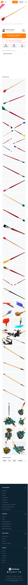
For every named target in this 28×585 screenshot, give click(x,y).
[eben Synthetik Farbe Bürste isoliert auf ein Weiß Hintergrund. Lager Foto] (9, 462)
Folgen (23, 31)
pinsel (4, 542)
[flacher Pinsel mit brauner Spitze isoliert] (13, 295)
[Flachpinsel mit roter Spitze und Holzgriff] (13, 267)
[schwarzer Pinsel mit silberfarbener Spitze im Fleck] (7, 164)
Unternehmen (5, 579)
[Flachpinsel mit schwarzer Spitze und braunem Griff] (13, 253)
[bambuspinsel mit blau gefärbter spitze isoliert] (13, 447)
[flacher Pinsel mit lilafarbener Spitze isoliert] (7, 306)
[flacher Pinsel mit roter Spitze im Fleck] (13, 85)
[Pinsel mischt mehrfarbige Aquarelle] (6, 476)
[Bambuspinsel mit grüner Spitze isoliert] (13, 433)
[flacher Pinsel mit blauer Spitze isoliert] (13, 182)
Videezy (3, 576)
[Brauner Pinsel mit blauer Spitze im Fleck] (8, 157)
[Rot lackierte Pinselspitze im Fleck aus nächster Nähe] (8, 337)
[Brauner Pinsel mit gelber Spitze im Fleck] (8, 149)
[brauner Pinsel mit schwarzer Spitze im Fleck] (7, 124)
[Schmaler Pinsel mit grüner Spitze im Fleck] (13, 99)
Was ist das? (14, 50)
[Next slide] (23, 542)
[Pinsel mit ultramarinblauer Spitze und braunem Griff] (8, 172)
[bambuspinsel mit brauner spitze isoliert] (13, 405)
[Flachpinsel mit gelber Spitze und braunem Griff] (13, 282)
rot (9, 542)
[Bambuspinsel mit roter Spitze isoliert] (8, 394)
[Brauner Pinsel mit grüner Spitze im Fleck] (13, 112)
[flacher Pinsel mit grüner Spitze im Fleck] (8, 141)
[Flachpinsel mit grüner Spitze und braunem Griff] (13, 239)
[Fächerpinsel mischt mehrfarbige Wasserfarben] (17, 501)
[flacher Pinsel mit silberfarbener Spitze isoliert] (13, 325)
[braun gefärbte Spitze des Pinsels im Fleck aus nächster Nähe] (8, 354)
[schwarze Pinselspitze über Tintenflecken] (8, 386)
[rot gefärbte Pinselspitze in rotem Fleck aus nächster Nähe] (18, 356)
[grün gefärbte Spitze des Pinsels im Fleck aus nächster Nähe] (10, 368)
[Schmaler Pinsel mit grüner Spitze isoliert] (13, 195)
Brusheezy (4, 572)
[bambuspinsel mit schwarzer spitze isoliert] (13, 419)
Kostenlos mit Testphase (14, 35)
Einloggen (21, 2)
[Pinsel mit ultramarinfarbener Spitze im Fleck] (8, 133)
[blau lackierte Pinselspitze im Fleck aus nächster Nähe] (19, 345)
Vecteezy (4, 574)
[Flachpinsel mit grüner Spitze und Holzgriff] (13, 224)
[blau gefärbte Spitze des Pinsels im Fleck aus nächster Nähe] (7, 345)
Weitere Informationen (7, 53)
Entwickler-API (5, 583)
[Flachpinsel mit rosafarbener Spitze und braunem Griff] (13, 210)
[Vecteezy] (2, 2)
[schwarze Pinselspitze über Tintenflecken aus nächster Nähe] (19, 385)
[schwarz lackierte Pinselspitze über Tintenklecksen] (8, 378)
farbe (14, 542)
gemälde (20, 542)
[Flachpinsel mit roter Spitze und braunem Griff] (8, 314)
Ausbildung (4, 581)
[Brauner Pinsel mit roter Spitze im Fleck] (19, 148)
